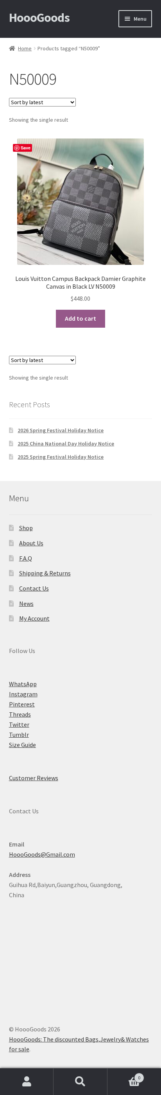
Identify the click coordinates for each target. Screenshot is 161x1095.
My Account (34, 618)
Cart (124, 1075)
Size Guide (22, 745)
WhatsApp (23, 684)
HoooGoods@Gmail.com (42, 854)
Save (25, 148)
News (26, 603)
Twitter (19, 724)
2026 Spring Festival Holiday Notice (61, 430)
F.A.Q (25, 558)
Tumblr (19, 734)
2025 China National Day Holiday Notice (66, 443)
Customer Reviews (33, 778)
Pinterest (22, 704)
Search (80, 1081)
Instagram (23, 694)
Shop (26, 528)
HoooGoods (39, 17)
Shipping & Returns (45, 573)
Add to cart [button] (80, 318)
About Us (31, 543)
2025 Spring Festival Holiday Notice (61, 456)
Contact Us (34, 588)
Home (25, 48)
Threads (20, 714)
